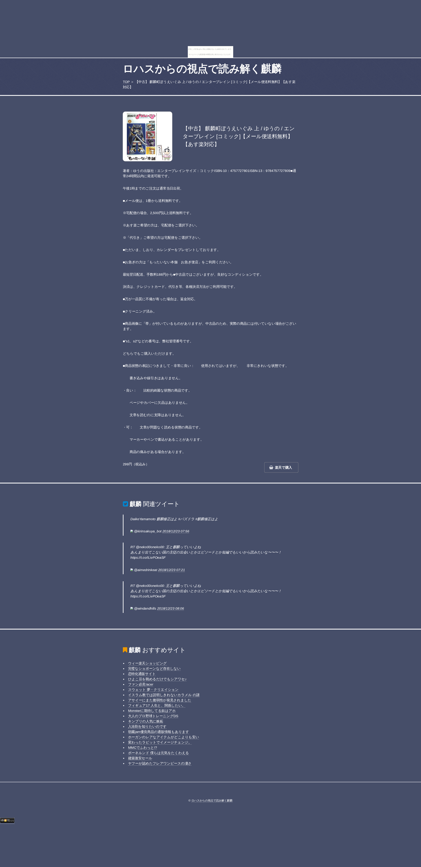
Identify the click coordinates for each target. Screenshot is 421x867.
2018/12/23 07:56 (175, 531)
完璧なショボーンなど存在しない (154, 669)
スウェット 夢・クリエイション (153, 690)
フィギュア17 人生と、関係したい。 (156, 705)
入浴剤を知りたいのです (147, 727)
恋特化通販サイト (142, 674)
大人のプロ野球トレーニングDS (153, 716)
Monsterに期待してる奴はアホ (152, 711)
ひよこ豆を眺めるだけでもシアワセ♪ (157, 679)
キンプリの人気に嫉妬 (145, 721)
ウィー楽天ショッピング (147, 663)
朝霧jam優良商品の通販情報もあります (158, 732)
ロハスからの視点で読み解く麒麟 (202, 69)
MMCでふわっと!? (142, 748)
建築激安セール (140, 758)
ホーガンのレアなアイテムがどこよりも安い (163, 737)
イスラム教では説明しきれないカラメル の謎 (164, 695)
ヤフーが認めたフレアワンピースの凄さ (160, 763)
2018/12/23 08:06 (170, 608)
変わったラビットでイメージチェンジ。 (160, 742)
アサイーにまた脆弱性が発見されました (159, 700)
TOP (126, 82)
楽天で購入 (283, 467)
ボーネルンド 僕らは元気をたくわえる (158, 753)
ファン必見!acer (140, 684)
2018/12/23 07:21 (171, 570)
